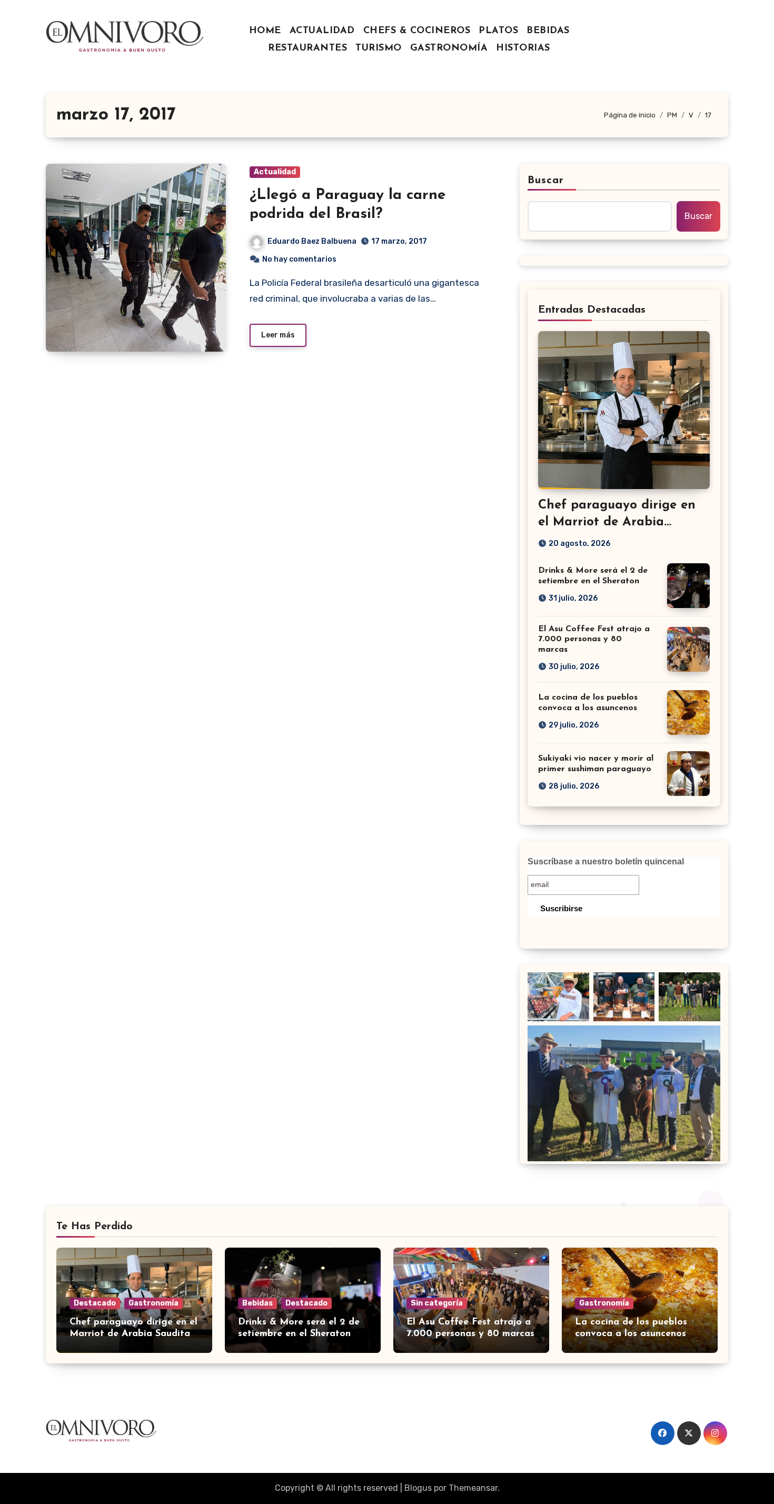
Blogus (418, 1488)
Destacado (95, 1303)
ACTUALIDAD (322, 31)
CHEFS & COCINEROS (417, 31)
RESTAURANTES (307, 48)
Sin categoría (437, 1303)
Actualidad (275, 171)
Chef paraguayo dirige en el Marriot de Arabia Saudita (617, 521)
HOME (265, 31)
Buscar (546, 180)
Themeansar (473, 1488)
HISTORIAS (523, 48)
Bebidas (257, 1303)
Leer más (278, 335)
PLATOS (498, 31)
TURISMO (378, 48)
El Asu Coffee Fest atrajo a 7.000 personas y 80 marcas (594, 639)
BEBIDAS (548, 31)
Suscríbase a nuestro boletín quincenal (606, 861)
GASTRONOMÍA (449, 48)
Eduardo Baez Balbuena (311, 241)
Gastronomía (153, 1303)
